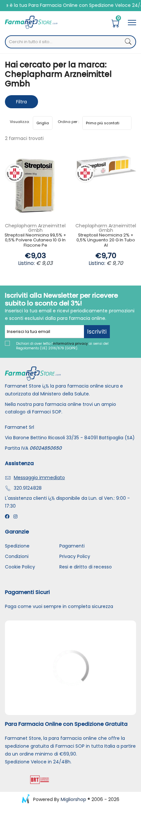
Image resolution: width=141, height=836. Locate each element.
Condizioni (17, 556)
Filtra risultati (21, 103)
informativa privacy (70, 343)
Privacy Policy (74, 556)
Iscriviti (97, 332)
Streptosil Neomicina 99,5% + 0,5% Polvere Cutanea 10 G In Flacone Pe (35, 240)
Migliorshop (73, 799)
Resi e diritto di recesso (85, 567)
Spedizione (17, 546)
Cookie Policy (20, 567)
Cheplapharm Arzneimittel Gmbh (35, 228)
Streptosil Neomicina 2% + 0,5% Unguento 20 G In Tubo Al (105, 240)
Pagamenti (72, 546)
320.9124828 (28, 488)
